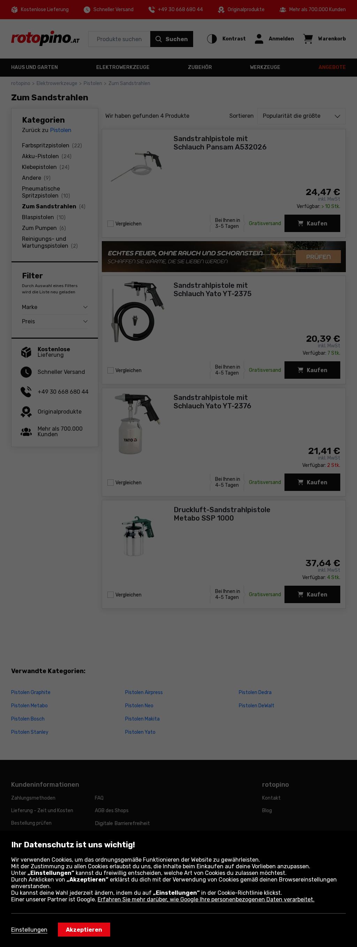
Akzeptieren (84, 929)
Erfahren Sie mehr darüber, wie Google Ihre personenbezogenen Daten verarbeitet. (206, 899)
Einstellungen (29, 929)
